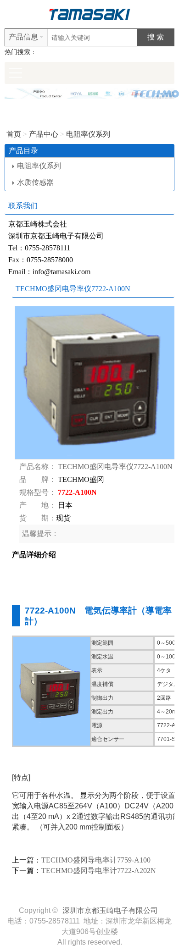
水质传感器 (35, 182)
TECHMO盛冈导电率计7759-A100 (96, 860)
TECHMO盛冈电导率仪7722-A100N (115, 466)
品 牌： (37, 479)
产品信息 (23, 37)
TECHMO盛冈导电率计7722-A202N (98, 870)
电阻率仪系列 (88, 134)
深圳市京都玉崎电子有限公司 (110, 910)
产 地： (37, 505)
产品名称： (37, 466)
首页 (13, 134)
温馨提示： (40, 533)
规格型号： (37, 492)
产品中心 (43, 134)
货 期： (37, 518)
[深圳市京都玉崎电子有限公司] (89, 13)
